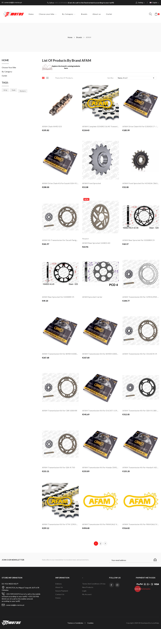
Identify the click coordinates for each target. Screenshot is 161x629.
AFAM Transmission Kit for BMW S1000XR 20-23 (100, 354)
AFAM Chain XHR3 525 (52, 126)
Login (84, 591)
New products (87, 587)
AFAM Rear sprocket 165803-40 (96, 243)
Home (5, 60)
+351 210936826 (61, 3)
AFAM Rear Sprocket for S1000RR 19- (138, 240)
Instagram (117, 585)
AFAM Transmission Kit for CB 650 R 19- (139, 354)
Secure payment (61, 591)
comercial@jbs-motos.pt (13, 2)
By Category (7, 72)
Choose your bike (9, 67)
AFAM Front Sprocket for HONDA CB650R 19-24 (140, 183)
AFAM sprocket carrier (92, 297)
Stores (58, 598)
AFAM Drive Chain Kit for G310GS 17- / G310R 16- (140, 126)
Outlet (4, 76)
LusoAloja (155, 623)
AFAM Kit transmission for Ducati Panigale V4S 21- (60, 240)
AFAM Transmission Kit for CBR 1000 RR (59, 410)
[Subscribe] (155, 560)
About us (59, 587)
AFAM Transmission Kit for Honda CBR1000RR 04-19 (100, 467)
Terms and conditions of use (93, 584)
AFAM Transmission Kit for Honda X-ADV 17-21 (140, 467)
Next (105, 543)
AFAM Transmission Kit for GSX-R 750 (58, 467)
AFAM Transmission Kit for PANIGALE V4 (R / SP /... (100, 524)
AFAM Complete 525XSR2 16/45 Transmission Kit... (100, 126)
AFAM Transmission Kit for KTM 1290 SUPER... (60, 524)
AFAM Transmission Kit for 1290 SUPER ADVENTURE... (140, 297)
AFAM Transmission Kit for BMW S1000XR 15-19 (60, 354)
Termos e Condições (75, 623)
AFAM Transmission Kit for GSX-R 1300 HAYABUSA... (140, 410)
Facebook (111, 585)
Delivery (58, 584)
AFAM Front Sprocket (91, 183)
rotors (23, 91)
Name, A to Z (136, 78)
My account (87, 594)
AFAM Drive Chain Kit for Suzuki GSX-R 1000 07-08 (60, 183)
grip (5, 90)
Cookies (90, 623)
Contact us (59, 594)
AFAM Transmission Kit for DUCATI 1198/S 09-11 (100, 410)
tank (13, 90)
